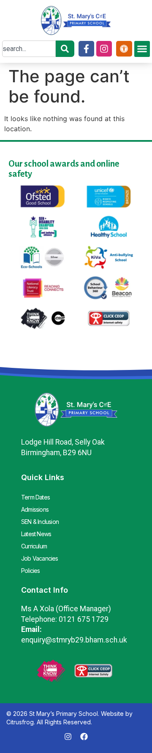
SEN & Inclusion (40, 521)
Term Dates (35, 497)
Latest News (36, 533)
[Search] (65, 48)
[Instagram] (104, 49)
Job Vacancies (39, 558)
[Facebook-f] (86, 49)
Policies (30, 570)
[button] (142, 49)
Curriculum (34, 546)
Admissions (35, 509)
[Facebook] (84, 736)
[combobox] (29, 48)
